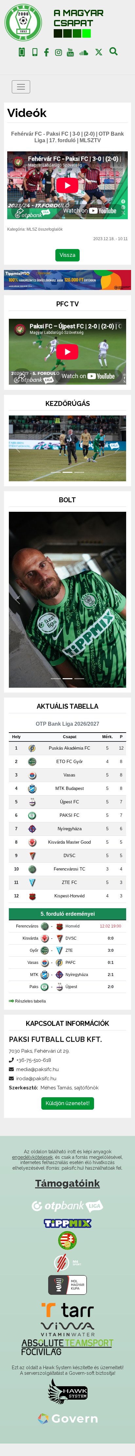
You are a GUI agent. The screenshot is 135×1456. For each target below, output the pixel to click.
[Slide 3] (79, 484)
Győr (34, 962)
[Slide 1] (56, 484)
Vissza (67, 255)
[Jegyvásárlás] (21, 52)
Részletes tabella (30, 1013)
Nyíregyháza (70, 840)
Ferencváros (27, 938)
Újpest (71, 999)
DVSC (69, 867)
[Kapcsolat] (34, 52)
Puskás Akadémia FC (69, 760)
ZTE (69, 962)
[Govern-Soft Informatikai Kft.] (68, 1430)
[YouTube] (70, 53)
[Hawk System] (67, 1403)
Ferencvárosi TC (69, 881)
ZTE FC (69, 894)
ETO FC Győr (69, 773)
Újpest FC (69, 814)
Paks (33, 999)
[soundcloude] (83, 52)
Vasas (69, 787)
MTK (34, 987)
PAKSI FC (69, 827)
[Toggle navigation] (21, 86)
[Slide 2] (67, 484)
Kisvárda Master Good (69, 854)
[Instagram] (58, 53)
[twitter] (98, 52)
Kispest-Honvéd (69, 908)
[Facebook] (46, 53)
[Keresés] (113, 53)
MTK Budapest (69, 800)
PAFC (71, 974)
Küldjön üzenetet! (68, 1115)
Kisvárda (30, 950)
